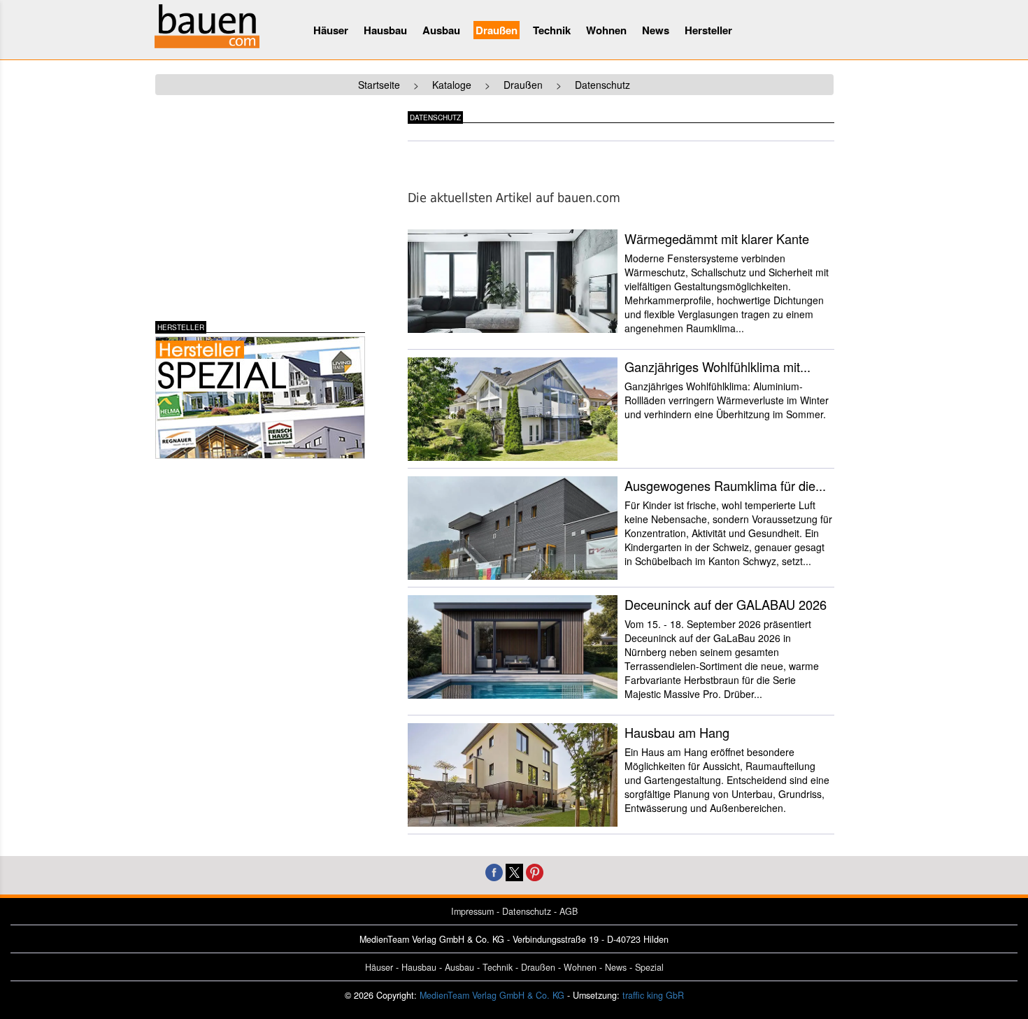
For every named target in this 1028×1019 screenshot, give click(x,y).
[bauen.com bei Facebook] (494, 870)
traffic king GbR (653, 995)
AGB (568, 911)
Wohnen (606, 30)
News (655, 30)
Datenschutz (526, 911)
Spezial (649, 967)
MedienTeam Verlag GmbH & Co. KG (492, 995)
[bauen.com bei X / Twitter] (514, 870)
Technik (552, 30)
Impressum (472, 911)
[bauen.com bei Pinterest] (534, 870)
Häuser (330, 30)
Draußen (496, 30)
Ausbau (441, 30)
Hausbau (385, 30)
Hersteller (708, 30)
